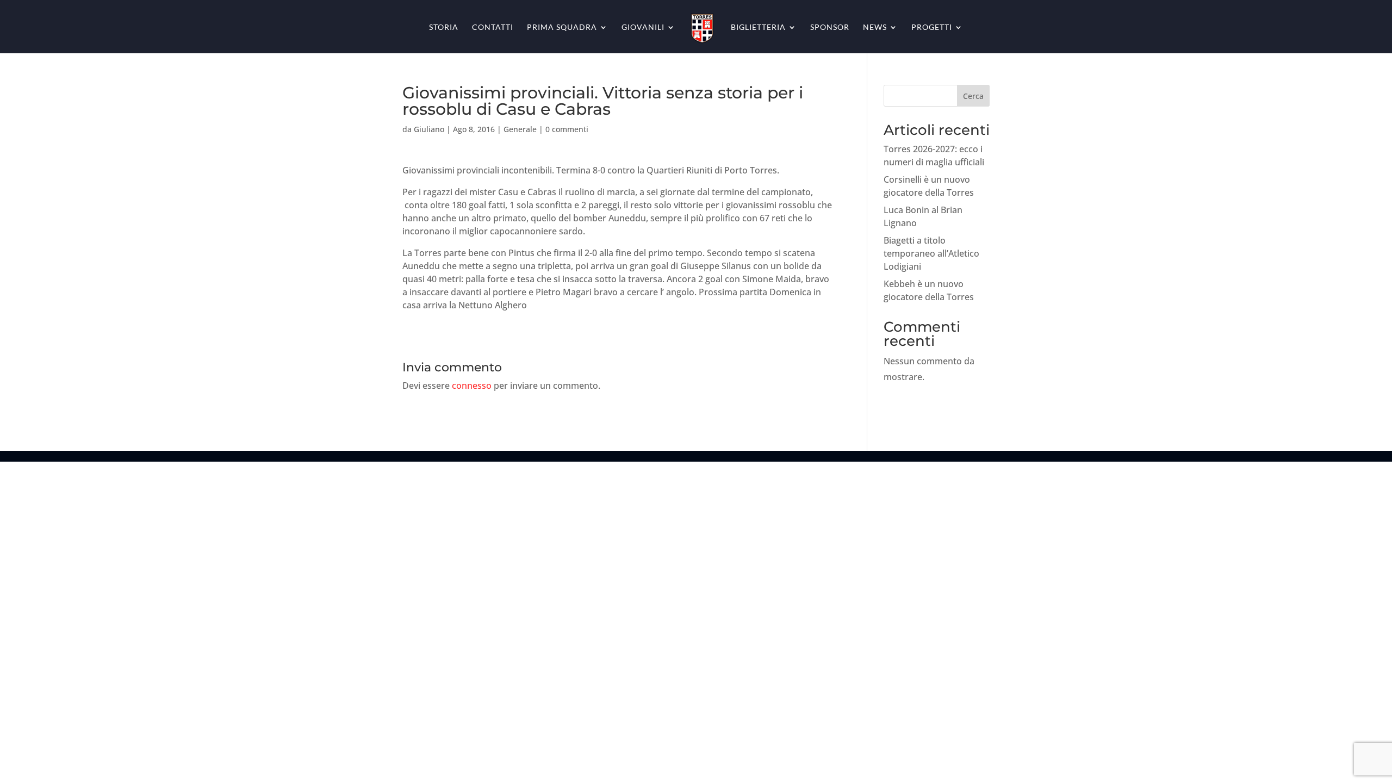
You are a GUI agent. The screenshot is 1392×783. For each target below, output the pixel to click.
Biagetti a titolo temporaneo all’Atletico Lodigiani (931, 253)
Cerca (973, 96)
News (875, 27)
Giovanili (643, 27)
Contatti (492, 27)
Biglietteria (758, 27)
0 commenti (566, 129)
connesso (472, 385)
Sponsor (829, 27)
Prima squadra (562, 27)
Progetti (931, 27)
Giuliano (429, 129)
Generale (520, 129)
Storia (443, 27)
